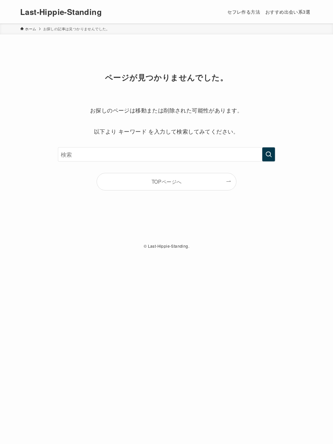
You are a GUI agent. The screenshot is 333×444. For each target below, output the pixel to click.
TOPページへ (167, 181)
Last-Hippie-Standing (61, 12)
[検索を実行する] (268, 154)
